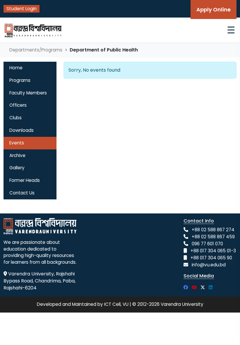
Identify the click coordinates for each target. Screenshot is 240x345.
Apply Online (213, 9)
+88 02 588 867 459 (213, 237)
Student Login (21, 9)
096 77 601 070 (207, 244)
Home (16, 68)
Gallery (17, 168)
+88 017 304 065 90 (211, 258)
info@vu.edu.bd (209, 265)
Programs (19, 80)
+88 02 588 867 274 (213, 230)
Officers (18, 105)
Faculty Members (28, 93)
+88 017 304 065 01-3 (213, 251)
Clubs (15, 118)
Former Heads (24, 180)
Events (16, 143)
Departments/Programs (35, 50)
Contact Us (22, 193)
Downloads (21, 130)
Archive (17, 155)
